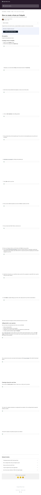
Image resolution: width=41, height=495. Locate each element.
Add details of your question (8, 159)
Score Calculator (26, 358)
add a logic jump (7, 332)
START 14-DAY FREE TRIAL (10, 31)
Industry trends (23, 490)
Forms (12, 11)
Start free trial (18, 490)
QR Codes (8, 11)
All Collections (4, 11)
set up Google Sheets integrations (11, 249)
